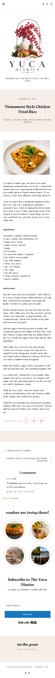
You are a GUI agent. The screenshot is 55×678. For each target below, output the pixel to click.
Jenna (9, 478)
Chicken (17, 120)
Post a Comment (10, 498)
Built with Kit (27, 622)
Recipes (47, 120)
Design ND (41, 667)
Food (25, 120)
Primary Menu (2, 4)
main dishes (35, 120)
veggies (27, 122)
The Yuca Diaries (23, 667)
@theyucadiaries (27, 649)
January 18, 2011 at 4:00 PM (20, 491)
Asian (8, 120)
